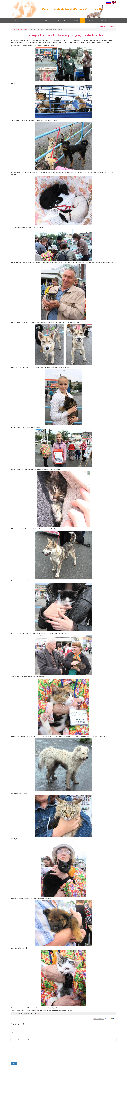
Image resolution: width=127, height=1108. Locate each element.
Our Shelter (16, 21)
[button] (12, 1039)
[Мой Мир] (111, 1018)
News (82, 21)
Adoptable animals (27, 21)
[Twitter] (107, 1018)
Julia (38, 1014)
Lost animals (39, 21)
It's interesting (103, 21)
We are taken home (51, 21)
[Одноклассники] (109, 1018)
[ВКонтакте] (105, 1018)
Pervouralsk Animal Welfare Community (72, 9)
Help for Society (74, 21)
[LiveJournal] (113, 1018)
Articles (19, 30)
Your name (14, 1030)
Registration (111, 26)
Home (13, 30)
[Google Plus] (115, 1018)
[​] (63, 1050)
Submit (14, 1063)
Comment (14, 1037)
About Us (88, 21)
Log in (102, 26)
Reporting (95, 21)
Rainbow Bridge (63, 21)
